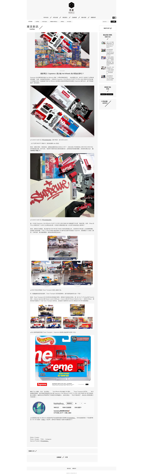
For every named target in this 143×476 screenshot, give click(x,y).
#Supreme (103, 94)
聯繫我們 (93, 17)
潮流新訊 (65, 17)
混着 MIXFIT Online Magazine (71, 8)
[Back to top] (138, 470)
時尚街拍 (46, 17)
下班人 (43, 419)
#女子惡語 (69, 21)
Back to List (107, 28)
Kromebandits (47, 139)
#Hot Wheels (109, 94)
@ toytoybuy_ (71, 417)
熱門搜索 (30, 21)
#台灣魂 (37, 21)
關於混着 (83, 17)
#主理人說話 (44, 21)
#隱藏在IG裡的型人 (53, 21)
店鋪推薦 (74, 17)
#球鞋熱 (62, 21)
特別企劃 (55, 17)
